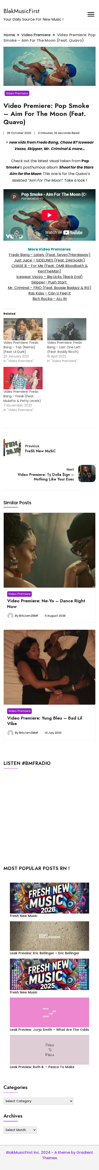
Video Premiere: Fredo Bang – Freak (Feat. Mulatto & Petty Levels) (22, 396)
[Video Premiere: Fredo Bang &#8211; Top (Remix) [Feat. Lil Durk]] (23, 329)
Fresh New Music (24, 916)
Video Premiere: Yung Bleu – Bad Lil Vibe (44, 721)
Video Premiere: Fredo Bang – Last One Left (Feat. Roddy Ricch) (64, 347)
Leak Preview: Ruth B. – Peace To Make (42, 1067)
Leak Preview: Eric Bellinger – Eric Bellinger (44, 953)
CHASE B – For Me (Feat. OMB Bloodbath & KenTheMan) (50, 268)
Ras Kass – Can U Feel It (49, 293)
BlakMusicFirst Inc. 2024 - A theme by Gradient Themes (49, 1155)
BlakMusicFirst (21, 11)
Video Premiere (17, 93)
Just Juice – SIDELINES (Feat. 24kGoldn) (49, 260)
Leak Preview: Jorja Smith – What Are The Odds (49, 1029)
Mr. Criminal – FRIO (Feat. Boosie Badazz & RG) (49, 287)
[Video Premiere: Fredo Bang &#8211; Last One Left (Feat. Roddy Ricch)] (66, 329)
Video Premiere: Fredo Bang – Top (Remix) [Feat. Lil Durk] (20, 347)
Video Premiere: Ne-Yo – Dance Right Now (46, 603)
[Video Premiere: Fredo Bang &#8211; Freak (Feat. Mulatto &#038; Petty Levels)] (23, 378)
